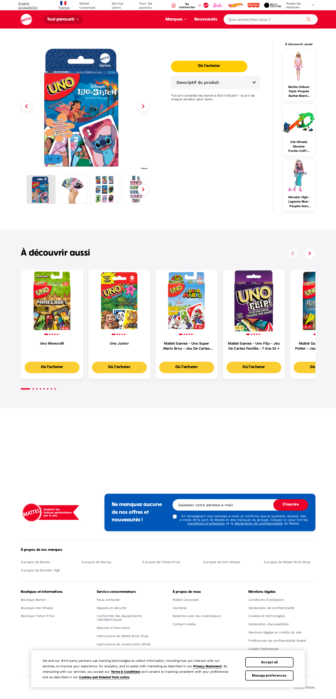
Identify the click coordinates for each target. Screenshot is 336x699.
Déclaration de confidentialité (259, 523)
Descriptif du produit (197, 82)
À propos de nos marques (41, 549)
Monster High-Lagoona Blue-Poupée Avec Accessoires (298, 201)
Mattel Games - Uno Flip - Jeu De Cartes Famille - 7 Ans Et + (254, 346)
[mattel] (206, 5)
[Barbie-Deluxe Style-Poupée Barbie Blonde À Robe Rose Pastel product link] (299, 65)
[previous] (292, 253)
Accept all (269, 662)
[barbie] (218, 5)
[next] (309, 253)
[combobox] (271, 19)
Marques (174, 19)
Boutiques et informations (42, 591)
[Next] (143, 106)
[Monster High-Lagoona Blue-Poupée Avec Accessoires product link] (299, 175)
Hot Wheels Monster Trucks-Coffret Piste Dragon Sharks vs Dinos (299, 146)
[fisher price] (254, 5)
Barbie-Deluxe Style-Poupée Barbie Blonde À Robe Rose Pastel (298, 91)
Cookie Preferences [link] (263, 649)
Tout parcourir (61, 19)
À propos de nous (187, 591)
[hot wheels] (235, 5)
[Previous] (26, 106)
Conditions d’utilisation (206, 523)
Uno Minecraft (52, 343)
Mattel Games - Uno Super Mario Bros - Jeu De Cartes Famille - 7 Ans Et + (186, 346)
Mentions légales (262, 591)
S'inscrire (291, 504)
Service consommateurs (116, 591)
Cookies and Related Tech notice (104, 677)
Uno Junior (119, 343)
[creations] (273, 5)
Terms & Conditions (125, 671)
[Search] (308, 18)
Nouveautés (206, 19)
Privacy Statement (207, 666)
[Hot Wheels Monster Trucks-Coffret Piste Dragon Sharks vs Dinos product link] (299, 120)
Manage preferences (269, 675)
